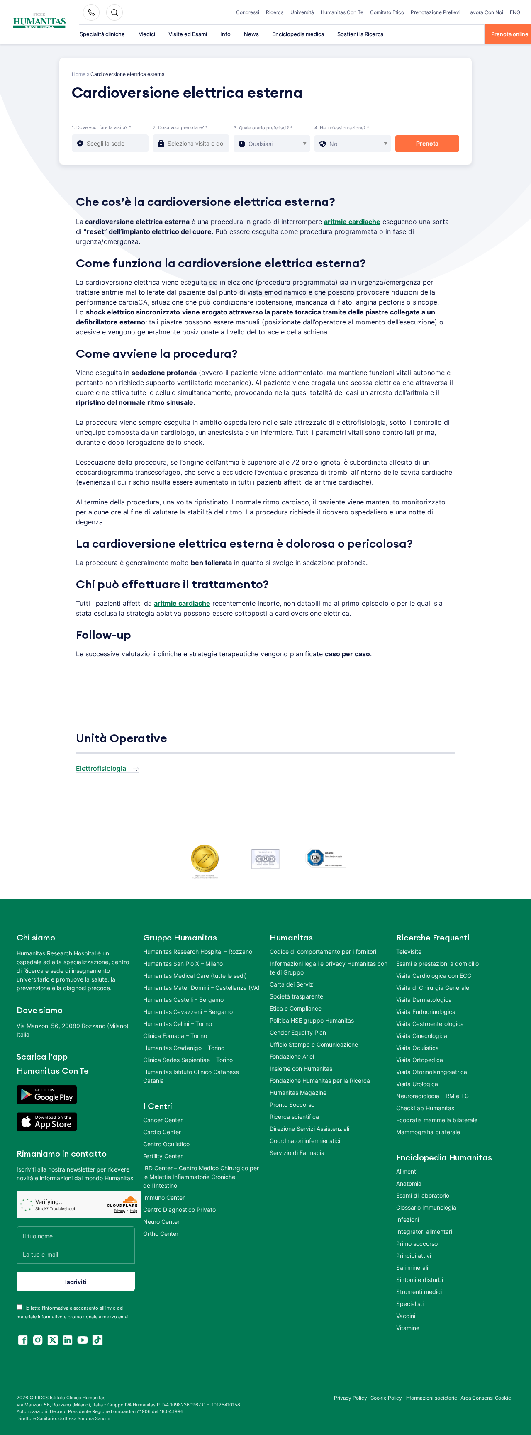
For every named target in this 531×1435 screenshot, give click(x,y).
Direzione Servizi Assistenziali (309, 1128)
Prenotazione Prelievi (435, 12)
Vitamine (407, 1327)
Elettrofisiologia (101, 768)
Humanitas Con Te (342, 12)
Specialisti (410, 1303)
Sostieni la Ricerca (360, 34)
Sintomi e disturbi (419, 1279)
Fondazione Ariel (292, 1056)
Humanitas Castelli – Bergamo (183, 999)
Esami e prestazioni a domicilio (437, 963)
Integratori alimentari (424, 1231)
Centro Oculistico (166, 1144)
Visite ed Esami (187, 34)
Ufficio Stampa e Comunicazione (314, 1044)
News (251, 34)
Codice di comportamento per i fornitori (323, 951)
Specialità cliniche (102, 34)
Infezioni (407, 1219)
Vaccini (405, 1315)
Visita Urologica (417, 1083)
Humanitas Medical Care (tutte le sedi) (195, 975)
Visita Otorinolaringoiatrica (431, 1071)
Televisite (408, 951)
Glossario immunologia (426, 1207)
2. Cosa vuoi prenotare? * (180, 127)
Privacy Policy (350, 1398)
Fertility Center (163, 1156)
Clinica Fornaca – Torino (175, 1035)
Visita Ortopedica (419, 1059)
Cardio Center (162, 1131)
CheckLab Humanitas (425, 1107)
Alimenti (406, 1171)
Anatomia (408, 1183)
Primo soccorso (417, 1243)
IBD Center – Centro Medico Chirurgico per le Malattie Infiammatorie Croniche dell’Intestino (201, 1177)
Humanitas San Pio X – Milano (183, 963)
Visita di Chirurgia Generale (432, 987)
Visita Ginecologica (421, 1035)
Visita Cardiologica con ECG (433, 975)
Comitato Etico (387, 12)
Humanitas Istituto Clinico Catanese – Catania (193, 1076)
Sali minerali (412, 1267)
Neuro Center (161, 1221)
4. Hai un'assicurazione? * (342, 128)
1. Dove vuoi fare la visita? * (102, 127)
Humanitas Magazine (298, 1092)
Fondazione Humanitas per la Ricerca (320, 1080)
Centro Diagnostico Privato (179, 1209)
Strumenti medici (419, 1291)
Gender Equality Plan (298, 1032)
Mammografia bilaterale (428, 1131)
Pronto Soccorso (292, 1104)
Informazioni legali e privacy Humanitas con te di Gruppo (328, 968)
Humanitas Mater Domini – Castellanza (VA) (201, 987)
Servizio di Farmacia (297, 1152)
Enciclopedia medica (298, 34)
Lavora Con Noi (485, 12)
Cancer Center (163, 1119)
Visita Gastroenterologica (430, 1023)
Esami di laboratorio (422, 1195)
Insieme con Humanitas (301, 1068)
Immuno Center (164, 1197)
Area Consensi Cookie (485, 1398)
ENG (515, 12)
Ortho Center (160, 1233)
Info (225, 34)
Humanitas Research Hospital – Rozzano (197, 951)
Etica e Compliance (296, 1008)
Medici (146, 34)
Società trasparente (296, 996)
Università (302, 12)
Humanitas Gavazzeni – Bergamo (188, 1011)
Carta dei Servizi (292, 984)
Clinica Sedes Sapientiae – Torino (188, 1059)
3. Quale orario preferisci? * (263, 128)
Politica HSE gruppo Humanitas (312, 1020)
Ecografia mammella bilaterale (436, 1119)
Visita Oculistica (417, 1047)
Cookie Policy (386, 1398)
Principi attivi (413, 1255)
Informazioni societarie (431, 1398)
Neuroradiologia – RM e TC (432, 1095)
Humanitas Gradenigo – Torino (183, 1047)
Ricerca (275, 12)
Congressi (247, 12)
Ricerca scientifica (294, 1116)
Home (78, 74)
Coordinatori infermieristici (305, 1140)
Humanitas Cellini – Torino (177, 1023)
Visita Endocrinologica (425, 1011)
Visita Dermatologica (424, 999)
